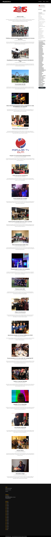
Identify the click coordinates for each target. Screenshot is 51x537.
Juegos (39, 29)
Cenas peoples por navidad (20, 198)
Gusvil (43, 83)
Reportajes (39, 34)
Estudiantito (41, 48)
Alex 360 (40, 66)
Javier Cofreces (18, 40)
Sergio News (41, 73)
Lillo (43, 81)
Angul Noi (40, 63)
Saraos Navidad (24, 359)
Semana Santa (40, 36)
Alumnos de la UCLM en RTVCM (20, 128)
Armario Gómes (41, 64)
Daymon (40, 47)
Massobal (40, 45)
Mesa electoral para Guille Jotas (20, 244)
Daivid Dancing (41, 57)
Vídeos (44, 1)
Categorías (40, 1)
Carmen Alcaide (41, 54)
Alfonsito (40, 55)
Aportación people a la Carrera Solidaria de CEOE (20, 335)
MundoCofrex (41, 46)
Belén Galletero (41, 84)
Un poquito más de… (40, 37)
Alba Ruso (40, 82)
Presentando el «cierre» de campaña (20, 269)
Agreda (40, 72)
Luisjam (40, 74)
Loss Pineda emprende (20, 427)
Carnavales (39, 17)
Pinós (40, 81)
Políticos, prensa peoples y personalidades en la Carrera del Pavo (20, 39)
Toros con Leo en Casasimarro (20, 175)
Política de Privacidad (8, 488)
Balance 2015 (20, 16)
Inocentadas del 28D (20, 84)
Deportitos (24, 40)
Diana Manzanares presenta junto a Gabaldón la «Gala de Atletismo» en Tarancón (20, 106)
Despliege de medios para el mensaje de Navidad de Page (20, 61)
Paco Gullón (41, 65)
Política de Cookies (8, 489)
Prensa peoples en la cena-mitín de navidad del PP (20, 358)
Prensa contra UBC (20, 289)
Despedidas (39, 25)
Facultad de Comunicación (24, 129)
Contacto (47, 1)
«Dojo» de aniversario (20, 312)
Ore (40, 83)
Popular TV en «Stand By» (20, 404)
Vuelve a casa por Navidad (20, 381)
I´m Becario (39, 28)
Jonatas (40, 75)
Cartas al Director (40, 18)
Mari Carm (40, 56)
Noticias (24, 62)
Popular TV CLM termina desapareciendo (20, 155)
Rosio (44, 75)
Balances (39, 16)
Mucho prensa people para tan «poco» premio (20, 221)
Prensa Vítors (20, 450)
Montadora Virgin (20, 473)
